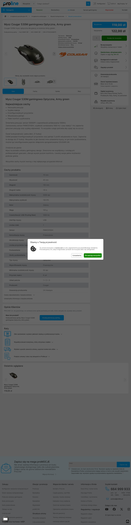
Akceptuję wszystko (93, 255)
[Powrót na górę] (127, 521)
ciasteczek (59, 248)
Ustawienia (76, 255)
